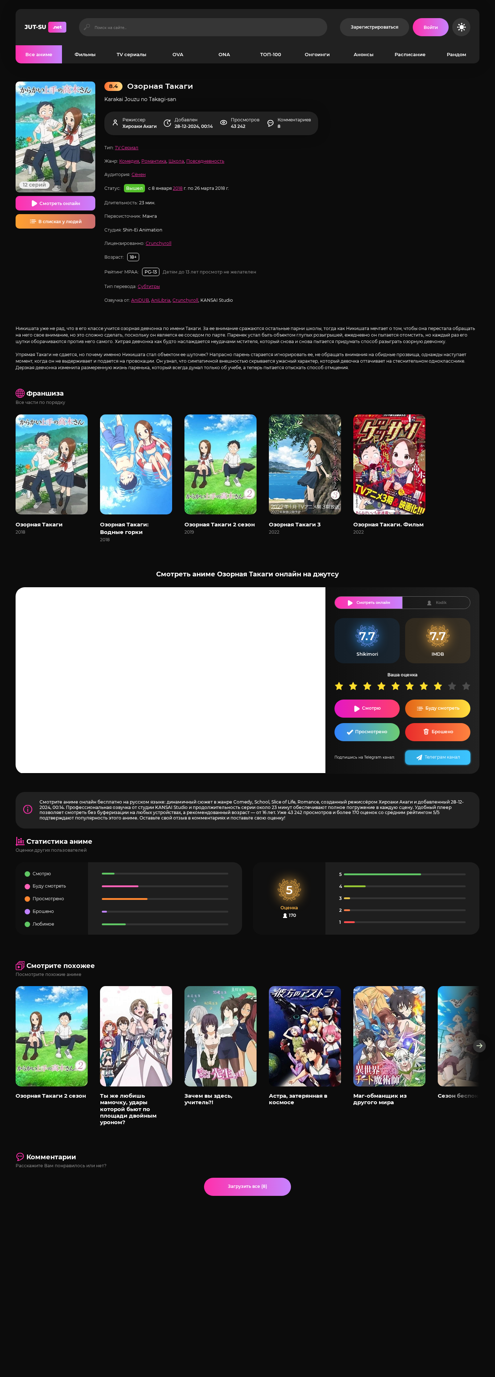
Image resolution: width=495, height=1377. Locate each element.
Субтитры (149, 286)
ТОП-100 (270, 54)
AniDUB (140, 300)
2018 (178, 188)
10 (469, 685)
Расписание (410, 54)
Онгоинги (317, 54)
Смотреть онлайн (59, 203)
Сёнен (139, 174)
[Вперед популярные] (479, 1046)
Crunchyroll (158, 243)
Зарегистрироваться (374, 27)
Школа (176, 161)
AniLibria (160, 300)
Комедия (129, 161)
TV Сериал (126, 147)
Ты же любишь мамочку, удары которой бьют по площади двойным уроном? (128, 1109)
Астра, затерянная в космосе (298, 1099)
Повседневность (205, 161)
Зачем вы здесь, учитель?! (208, 1099)
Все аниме (38, 54)
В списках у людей (60, 221)
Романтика (153, 161)
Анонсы (364, 54)
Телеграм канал (442, 757)
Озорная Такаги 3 (295, 524)
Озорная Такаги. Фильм (388, 524)
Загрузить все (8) (247, 1186)
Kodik (441, 602)
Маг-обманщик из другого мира (380, 1099)
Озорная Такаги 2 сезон (219, 524)
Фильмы (85, 54)
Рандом (456, 54)
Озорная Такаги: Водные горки (124, 528)
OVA (177, 54)
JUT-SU (43, 27)
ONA (224, 54)
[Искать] (87, 27)
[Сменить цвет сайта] (461, 27)
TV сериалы (131, 54)
